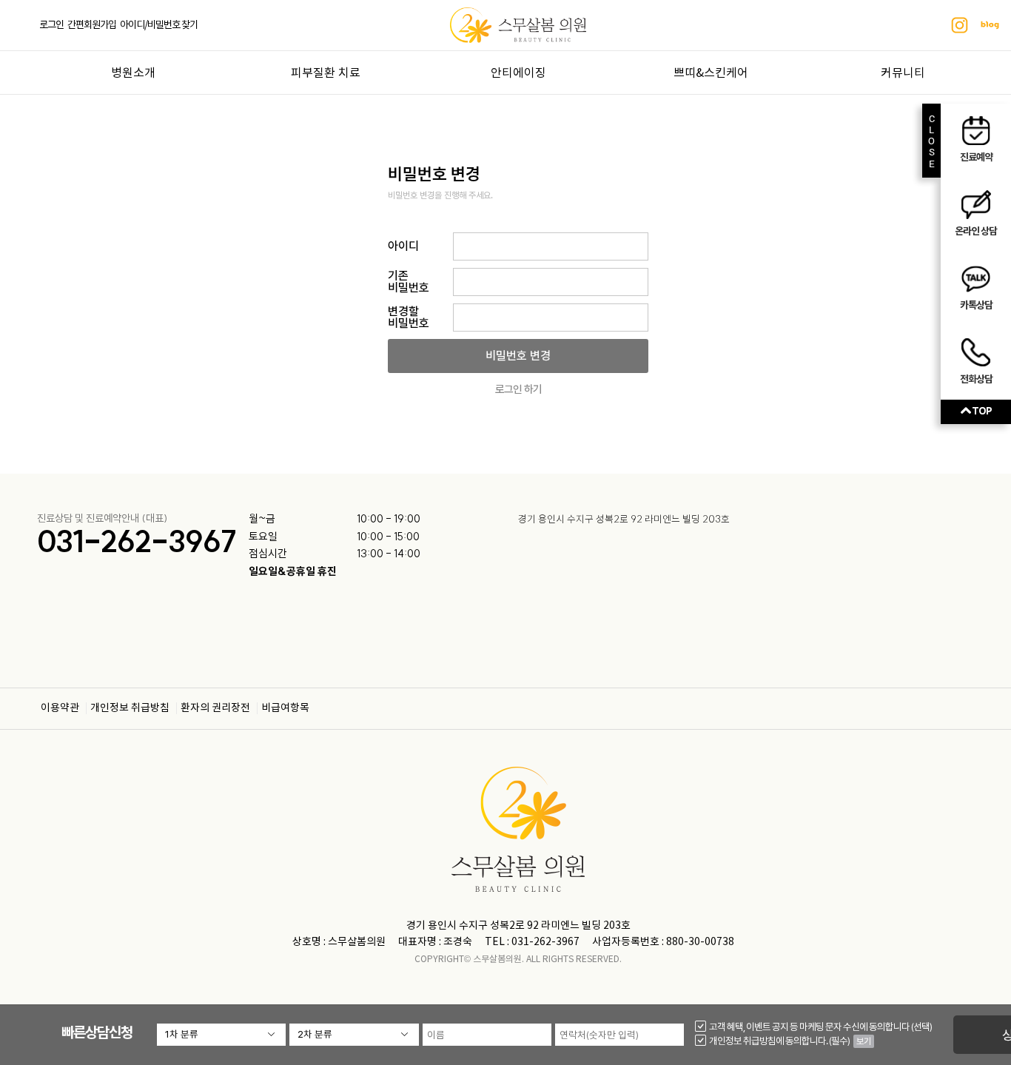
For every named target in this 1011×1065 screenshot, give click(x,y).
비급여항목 (285, 708)
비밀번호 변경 (518, 356)
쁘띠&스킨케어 (711, 73)
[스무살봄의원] (517, 24)
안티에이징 (518, 73)
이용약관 (60, 708)
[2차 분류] (353, 1035)
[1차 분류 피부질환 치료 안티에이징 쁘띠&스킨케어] (221, 1035)
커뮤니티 (903, 73)
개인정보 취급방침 (129, 708)
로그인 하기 (518, 389)
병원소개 (133, 73)
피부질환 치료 (325, 73)
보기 (863, 1041)
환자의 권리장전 (215, 708)
